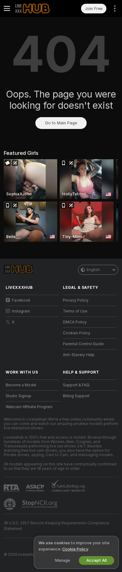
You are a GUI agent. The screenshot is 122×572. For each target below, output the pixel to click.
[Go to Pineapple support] (10, 504)
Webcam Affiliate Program (29, 407)
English (93, 270)
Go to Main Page (61, 123)
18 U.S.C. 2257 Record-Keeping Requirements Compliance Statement (56, 526)
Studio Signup (18, 396)
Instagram (21, 311)
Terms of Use (75, 311)
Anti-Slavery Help (78, 355)
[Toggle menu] (7, 8)
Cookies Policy (76, 333)
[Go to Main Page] (37, 8)
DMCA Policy (75, 322)
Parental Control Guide (83, 344)
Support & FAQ (76, 385)
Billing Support (76, 396)
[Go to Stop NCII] (40, 504)
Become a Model (21, 385)
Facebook (21, 300)
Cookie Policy (75, 549)
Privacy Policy (76, 300)
